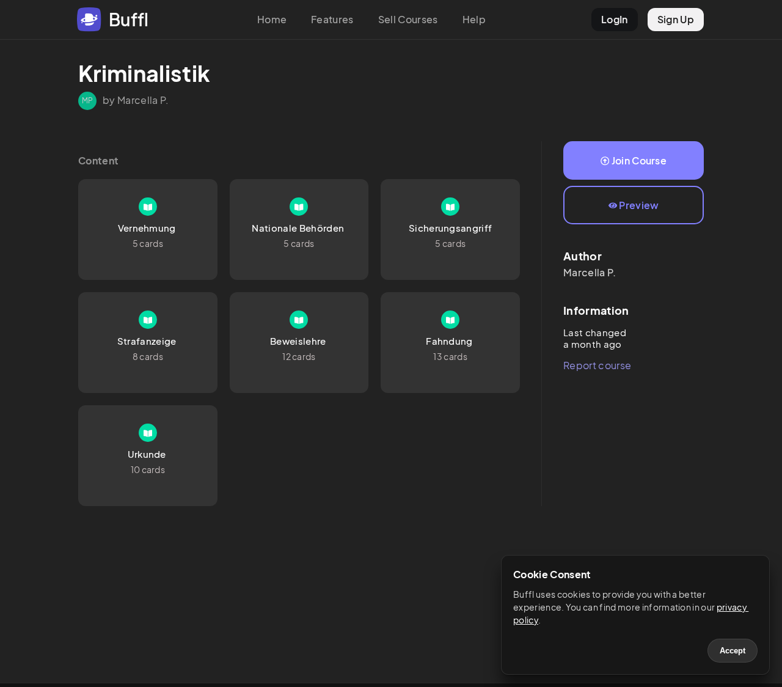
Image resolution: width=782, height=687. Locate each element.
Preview (639, 205)
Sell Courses (408, 19)
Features (332, 19)
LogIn (614, 19)
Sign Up (675, 19)
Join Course (639, 160)
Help (474, 19)
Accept (732, 650)
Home (272, 19)
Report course (597, 365)
